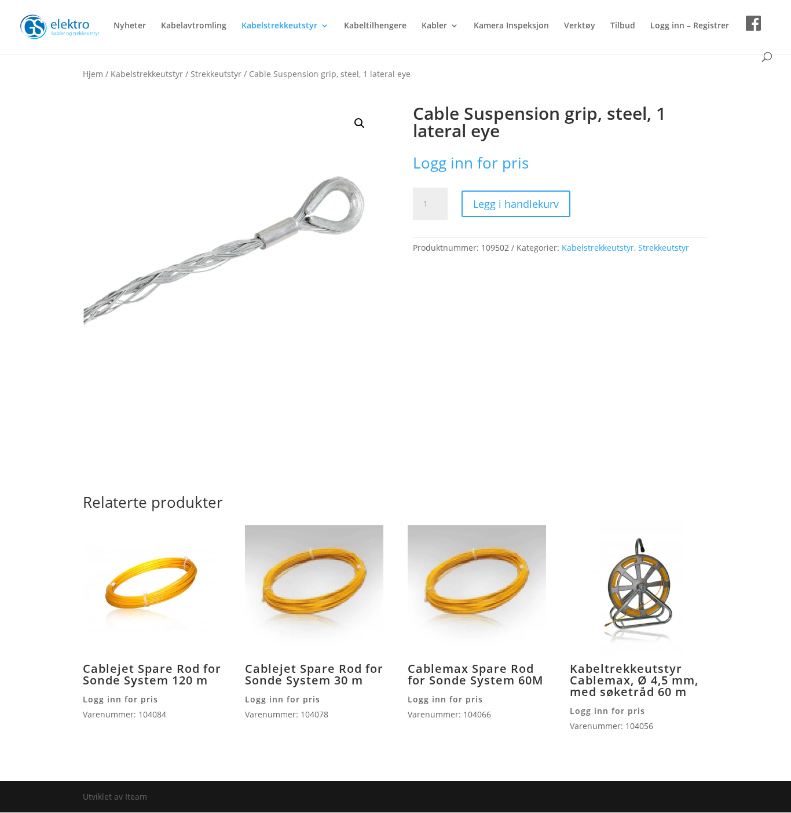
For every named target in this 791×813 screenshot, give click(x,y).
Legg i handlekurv (516, 204)
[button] (359, 123)
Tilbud (622, 26)
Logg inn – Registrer (689, 26)
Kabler (434, 26)
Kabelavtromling (193, 26)
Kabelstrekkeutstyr (279, 26)
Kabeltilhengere (375, 26)
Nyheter (129, 26)
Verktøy (579, 26)
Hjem (93, 73)
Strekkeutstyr (216, 73)
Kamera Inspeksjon (511, 26)
